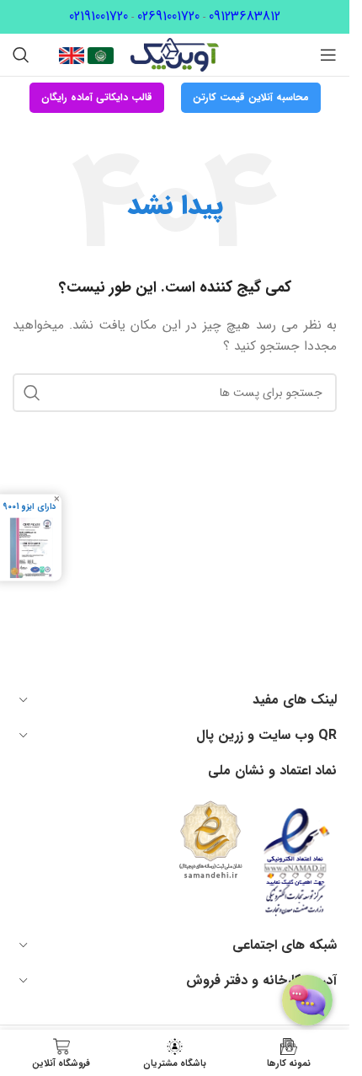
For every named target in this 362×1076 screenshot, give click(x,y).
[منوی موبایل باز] (328, 55)
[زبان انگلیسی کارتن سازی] (71, 55)
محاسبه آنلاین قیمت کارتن (251, 97)
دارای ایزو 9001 (29, 506)
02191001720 (98, 16)
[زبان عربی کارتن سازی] (99, 55)
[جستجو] (21, 55)
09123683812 (244, 16)
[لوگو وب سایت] (174, 54)
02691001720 (168, 16)
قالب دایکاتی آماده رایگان (96, 97)
